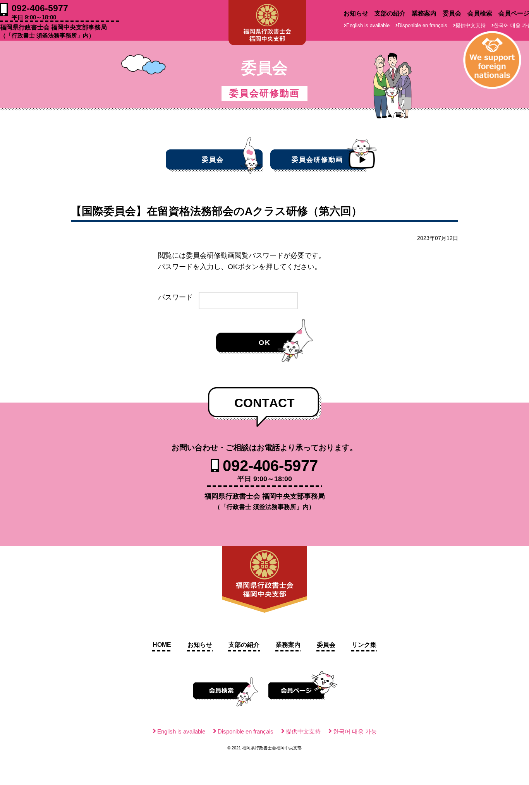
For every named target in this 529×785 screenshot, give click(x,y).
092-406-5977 (40, 12)
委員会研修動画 (317, 159)
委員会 (452, 13)
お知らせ (356, 13)
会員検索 (479, 13)
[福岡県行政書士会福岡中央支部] (267, 22)
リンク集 (364, 644)
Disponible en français (422, 25)
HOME (162, 644)
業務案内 (424, 13)
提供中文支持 (470, 25)
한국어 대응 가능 (355, 731)
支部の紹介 (389, 13)
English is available (368, 25)
